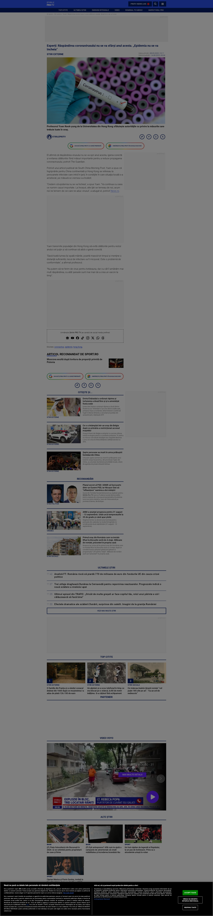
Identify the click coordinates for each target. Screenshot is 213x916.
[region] (106, 899)
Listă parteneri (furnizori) (102, 899)
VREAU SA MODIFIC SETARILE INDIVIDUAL (190, 900)
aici (27, 904)
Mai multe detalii (68, 893)
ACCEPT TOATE (190, 893)
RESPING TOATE (190, 907)
